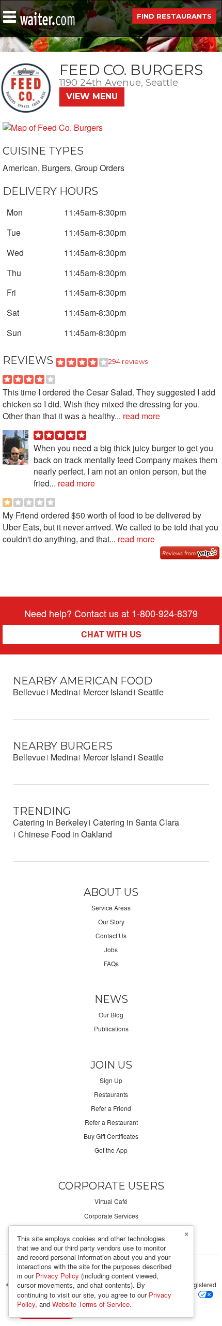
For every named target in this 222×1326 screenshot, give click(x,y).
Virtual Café (111, 1201)
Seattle (151, 692)
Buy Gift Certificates (111, 1136)
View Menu (92, 96)
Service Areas (111, 907)
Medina (64, 692)
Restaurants (111, 1094)
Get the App (111, 1150)
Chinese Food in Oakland (65, 834)
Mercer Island (108, 692)
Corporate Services (111, 1215)
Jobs (111, 949)
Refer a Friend (111, 1108)
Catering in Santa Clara (136, 822)
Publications (111, 1028)
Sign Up (111, 1080)
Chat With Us (111, 634)
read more (140, 416)
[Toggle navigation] (9, 17)
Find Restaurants (174, 16)
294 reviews (128, 361)
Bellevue (29, 692)
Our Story (111, 921)
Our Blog (111, 1014)
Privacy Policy (57, 1276)
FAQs (111, 963)
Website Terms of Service (91, 1304)
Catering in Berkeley (50, 822)
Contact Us (111, 935)
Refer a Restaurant (111, 1122)
